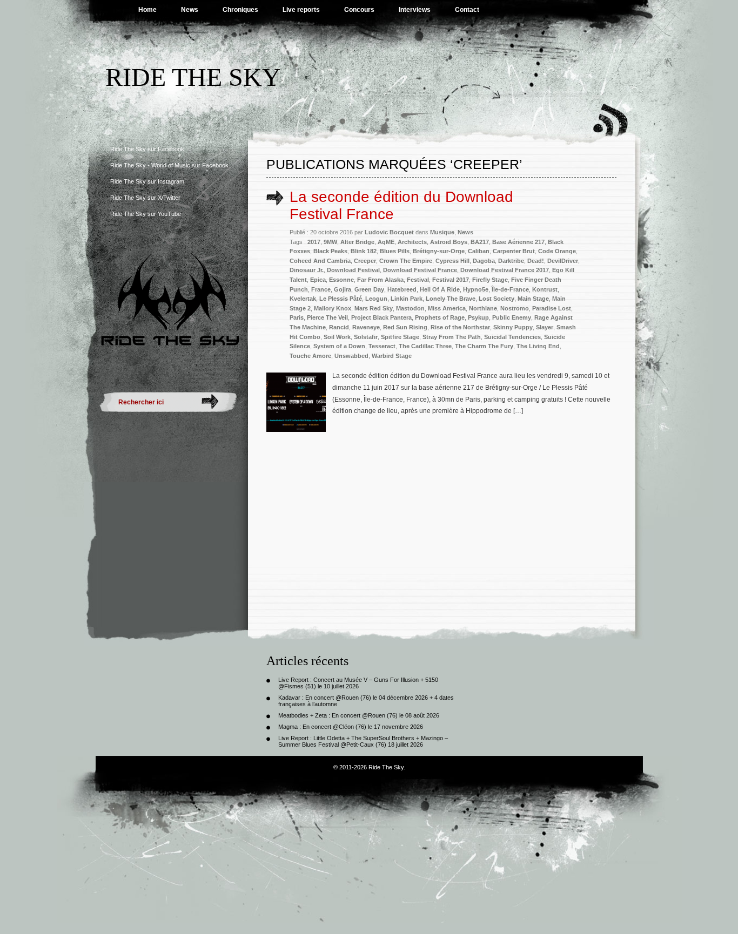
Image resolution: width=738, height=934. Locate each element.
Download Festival (353, 270)
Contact (467, 9)
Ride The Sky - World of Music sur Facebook (169, 165)
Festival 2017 (450, 279)
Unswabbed (351, 356)
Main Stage (533, 298)
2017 (313, 242)
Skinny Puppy (513, 327)
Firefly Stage (490, 279)
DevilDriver (562, 261)
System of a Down (339, 346)
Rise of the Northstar (460, 327)
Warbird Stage (392, 356)
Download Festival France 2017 (504, 270)
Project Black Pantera (381, 317)
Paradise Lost (551, 308)
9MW (330, 242)
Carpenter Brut (514, 251)
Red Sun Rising (405, 327)
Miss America (447, 308)
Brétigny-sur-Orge (439, 251)
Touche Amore (310, 356)
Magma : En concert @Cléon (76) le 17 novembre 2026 (350, 726)
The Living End (538, 346)
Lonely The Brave (450, 298)
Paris (297, 317)
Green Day (369, 289)
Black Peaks (330, 251)
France (321, 289)
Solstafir (366, 337)
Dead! (535, 261)
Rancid (339, 327)
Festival (418, 279)
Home (147, 9)
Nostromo (514, 308)
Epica (318, 279)
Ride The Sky (193, 77)
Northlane (483, 308)
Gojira (342, 289)
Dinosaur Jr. (307, 270)
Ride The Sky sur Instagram (147, 181)
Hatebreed (402, 289)
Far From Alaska (380, 279)
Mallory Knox (332, 308)
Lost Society (496, 298)
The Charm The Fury (484, 346)
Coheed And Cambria (320, 261)
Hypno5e (475, 289)
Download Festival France (420, 270)
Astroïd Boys (448, 242)
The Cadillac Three (425, 346)
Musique (442, 232)
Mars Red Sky (373, 308)
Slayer (544, 327)
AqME (386, 242)
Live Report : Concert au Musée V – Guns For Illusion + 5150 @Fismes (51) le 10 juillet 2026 (358, 682)
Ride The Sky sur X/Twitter (145, 197)
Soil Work (337, 337)
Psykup (478, 317)
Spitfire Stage (400, 337)
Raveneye (366, 327)
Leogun (376, 298)
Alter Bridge (357, 242)
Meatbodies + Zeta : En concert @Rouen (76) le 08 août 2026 (358, 715)
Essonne (341, 279)
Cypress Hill (452, 261)
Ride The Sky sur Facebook (147, 149)
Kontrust (545, 289)
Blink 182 (364, 251)
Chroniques (240, 9)
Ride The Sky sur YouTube (145, 214)
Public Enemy (511, 317)
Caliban (478, 251)
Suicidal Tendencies (512, 337)
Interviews (415, 9)
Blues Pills (395, 251)
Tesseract (381, 346)
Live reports (301, 9)
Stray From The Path (451, 337)
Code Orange (557, 251)
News (189, 9)
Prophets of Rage (440, 317)
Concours (359, 9)
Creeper (365, 261)
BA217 (480, 242)
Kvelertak (303, 298)
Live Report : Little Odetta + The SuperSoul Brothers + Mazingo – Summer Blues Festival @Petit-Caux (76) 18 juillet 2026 (363, 741)
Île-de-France (510, 289)
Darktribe (511, 261)
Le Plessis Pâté (340, 298)
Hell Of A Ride (440, 289)
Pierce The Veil (327, 317)
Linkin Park (406, 298)
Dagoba (484, 261)
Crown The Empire (405, 261)
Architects (412, 242)
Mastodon (410, 308)
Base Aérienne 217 (518, 242)
